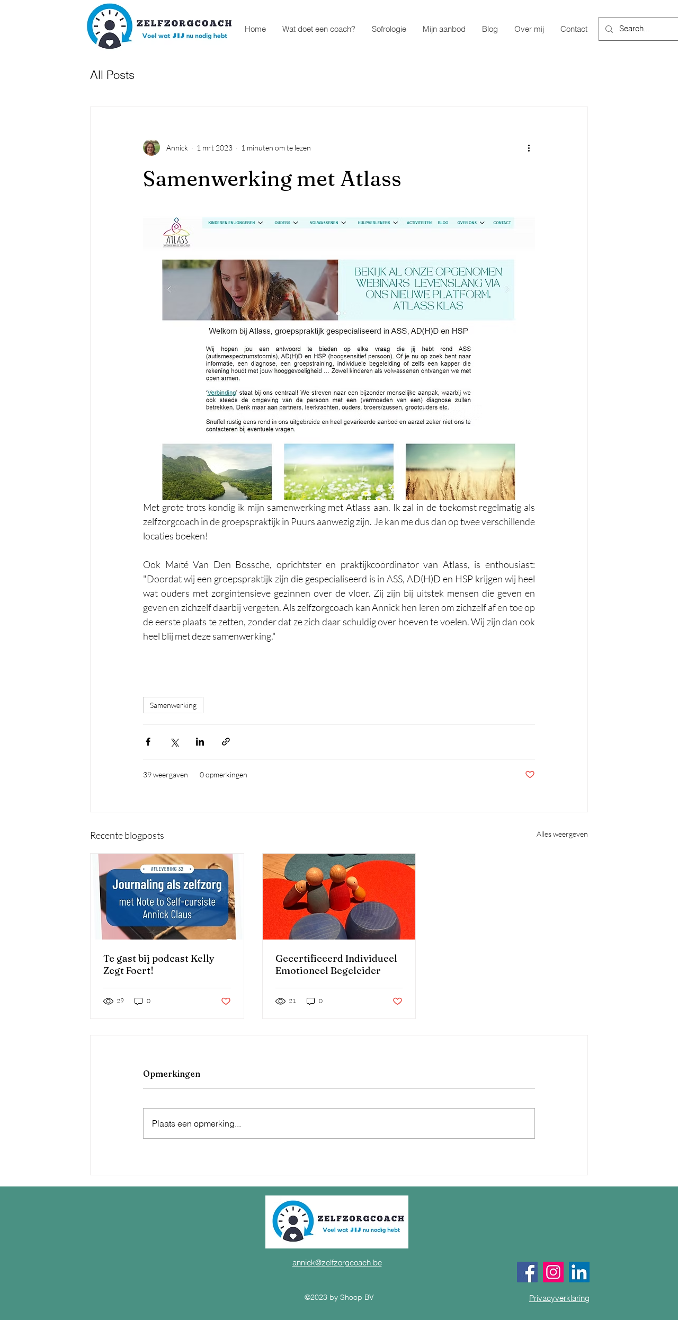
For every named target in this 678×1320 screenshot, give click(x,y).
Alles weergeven (562, 833)
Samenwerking (173, 705)
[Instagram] (553, 1272)
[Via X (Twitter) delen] (174, 742)
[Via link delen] (226, 742)
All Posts (112, 74)
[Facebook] (527, 1272)
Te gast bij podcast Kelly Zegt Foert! (159, 964)
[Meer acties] (528, 147)
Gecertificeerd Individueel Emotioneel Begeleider (336, 964)
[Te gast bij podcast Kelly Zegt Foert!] (167, 897)
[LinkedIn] (579, 1272)
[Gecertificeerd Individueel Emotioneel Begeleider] (339, 897)
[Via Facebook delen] (148, 742)
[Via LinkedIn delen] (200, 742)
